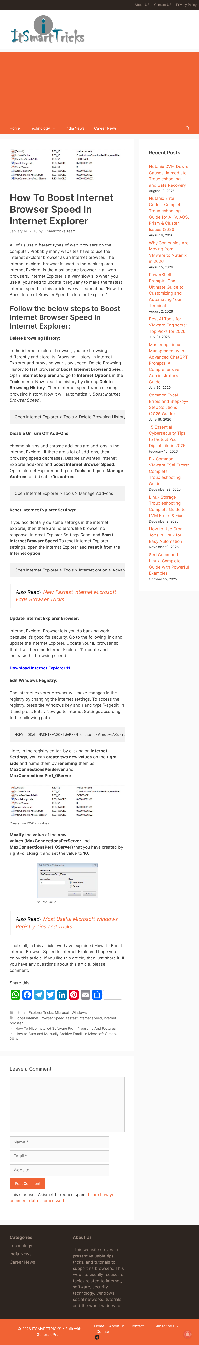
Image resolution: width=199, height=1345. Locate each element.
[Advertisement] (99, 86)
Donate (103, 1331)
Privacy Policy (186, 5)
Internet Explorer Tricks (34, 1013)
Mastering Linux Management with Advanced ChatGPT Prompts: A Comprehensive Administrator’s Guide (168, 363)
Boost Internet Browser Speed (39, 1018)
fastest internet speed (84, 1018)
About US (142, 5)
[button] (187, 128)
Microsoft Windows (71, 1013)
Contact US (162, 5)
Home (15, 128)
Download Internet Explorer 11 (40, 668)
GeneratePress (50, 1334)
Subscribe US (166, 1326)
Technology (40, 128)
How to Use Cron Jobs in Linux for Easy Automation (165, 535)
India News (75, 128)
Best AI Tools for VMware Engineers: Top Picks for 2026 (168, 325)
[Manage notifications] (187, 1334)
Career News (105, 128)
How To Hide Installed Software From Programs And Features (65, 1028)
